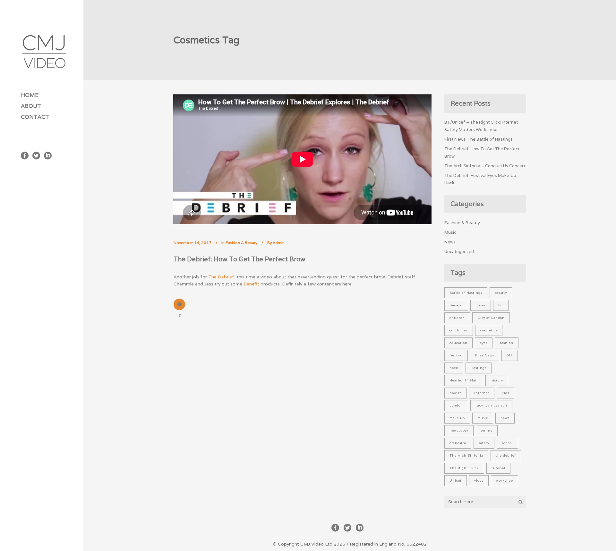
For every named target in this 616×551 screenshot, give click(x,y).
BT (500, 305)
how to (455, 393)
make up (457, 418)
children (457, 318)
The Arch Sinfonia (466, 455)
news (505, 418)
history (497, 380)
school (507, 443)
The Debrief (221, 277)
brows (480, 305)
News (450, 242)
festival (456, 355)
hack (453, 368)
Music (450, 232)
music (482, 418)
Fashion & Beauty (241, 242)
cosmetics (488, 330)
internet (481, 393)
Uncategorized (459, 251)
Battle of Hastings (465, 293)
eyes (483, 343)
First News (484, 355)
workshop (504, 480)
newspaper (458, 430)
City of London (491, 318)
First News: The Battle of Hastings (478, 139)
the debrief (506, 455)
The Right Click (464, 468)
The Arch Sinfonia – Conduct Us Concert (484, 166)
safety (484, 443)
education (458, 343)
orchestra (457, 443)
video (478, 480)
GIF (510, 355)
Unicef (455, 480)
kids (505, 393)
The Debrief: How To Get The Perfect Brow (239, 259)
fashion (506, 343)
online (486, 430)
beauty (501, 293)
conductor (458, 330)
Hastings (478, 368)
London (456, 405)
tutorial (498, 468)
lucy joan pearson (491, 405)
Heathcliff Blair (463, 380)
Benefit (251, 284)
